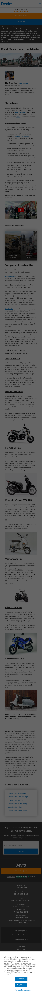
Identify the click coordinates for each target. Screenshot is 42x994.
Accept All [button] (21, 979)
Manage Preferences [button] (22, 990)
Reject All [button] (21, 985)
